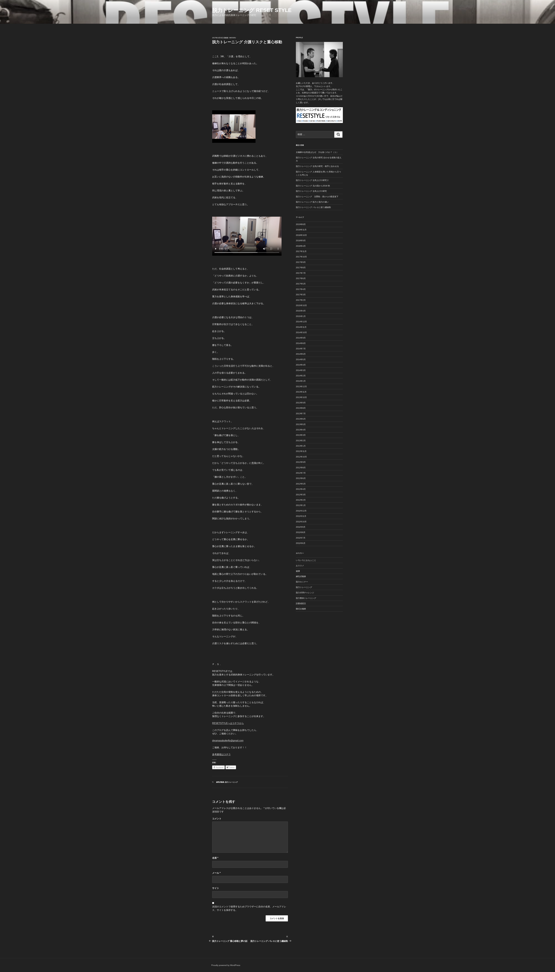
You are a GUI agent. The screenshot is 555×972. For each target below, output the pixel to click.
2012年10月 (301, 457)
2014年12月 (301, 321)
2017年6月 (301, 278)
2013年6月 (301, 419)
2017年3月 (301, 294)
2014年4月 (301, 365)
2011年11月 (301, 516)
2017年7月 (301, 273)
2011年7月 (300, 538)
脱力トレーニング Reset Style (252, 10)
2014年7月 (301, 348)
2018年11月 (301, 230)
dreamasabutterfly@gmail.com (227, 740)
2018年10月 (301, 235)
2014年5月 (301, 359)
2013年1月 (301, 446)
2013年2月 (301, 440)
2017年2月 (301, 300)
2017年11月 (301, 251)
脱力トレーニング (231, 782)
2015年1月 (301, 316)
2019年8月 (301, 224)
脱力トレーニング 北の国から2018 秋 (313, 186)
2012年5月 (301, 484)
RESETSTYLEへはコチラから (228, 723)
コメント (216, 818)
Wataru (232, 38)
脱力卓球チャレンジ (305, 592)
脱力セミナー (302, 582)
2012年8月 (301, 467)
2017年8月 (301, 267)
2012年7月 (301, 473)
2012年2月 (301, 500)
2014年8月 (301, 343)
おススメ (300, 565)
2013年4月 (301, 430)
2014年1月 (301, 381)
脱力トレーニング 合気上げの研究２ (312, 180)
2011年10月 (301, 521)
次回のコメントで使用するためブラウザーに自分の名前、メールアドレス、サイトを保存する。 (249, 908)
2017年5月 (301, 284)
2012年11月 (301, 451)
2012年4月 (301, 489)
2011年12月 (301, 511)
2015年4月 (301, 311)
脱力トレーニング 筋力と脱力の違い (312, 202)
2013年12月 (301, 386)
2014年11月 (301, 327)
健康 (298, 571)
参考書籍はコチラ (221, 754)
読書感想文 (301, 603)
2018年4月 (301, 246)
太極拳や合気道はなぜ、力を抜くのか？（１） (317, 152)
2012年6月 (301, 478)
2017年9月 (301, 262)
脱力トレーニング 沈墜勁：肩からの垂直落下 (317, 196)
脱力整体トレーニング (306, 598)
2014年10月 (301, 332)
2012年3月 (301, 494)
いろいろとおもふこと (306, 560)
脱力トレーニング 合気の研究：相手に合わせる (317, 166)
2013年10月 (301, 397)
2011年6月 (300, 543)
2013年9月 (301, 403)
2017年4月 (301, 289)
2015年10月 (301, 305)
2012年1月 (301, 505)
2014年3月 (301, 370)
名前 (215, 858)
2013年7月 (301, 413)
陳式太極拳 (301, 609)
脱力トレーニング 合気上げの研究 (311, 191)
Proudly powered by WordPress (225, 965)
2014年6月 (301, 354)
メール (216, 873)
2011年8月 (300, 532)
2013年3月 (301, 435)
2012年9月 (301, 462)
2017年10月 (301, 257)
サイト (215, 888)
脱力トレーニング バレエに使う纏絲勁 (313, 207)
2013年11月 (301, 392)
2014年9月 (301, 338)
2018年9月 (301, 240)
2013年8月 (301, 408)
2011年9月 (300, 527)
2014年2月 (301, 375)
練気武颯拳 (220, 782)
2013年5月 (301, 424)
